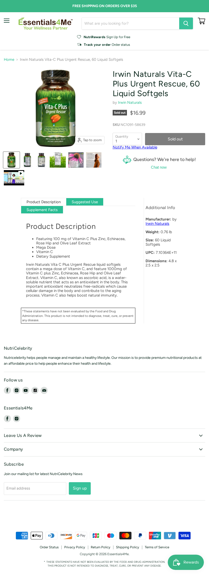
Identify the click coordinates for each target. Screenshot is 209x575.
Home (9, 59)
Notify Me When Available (135, 147)
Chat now (159, 167)
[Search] (186, 23)
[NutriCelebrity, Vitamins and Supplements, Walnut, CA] (104, 518)
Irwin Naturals (130, 102)
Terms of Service (157, 547)
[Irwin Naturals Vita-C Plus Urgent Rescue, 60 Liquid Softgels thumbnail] (14, 178)
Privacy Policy (74, 547)
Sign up (80, 488)
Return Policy (100, 547)
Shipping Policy (127, 547)
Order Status (49, 547)
